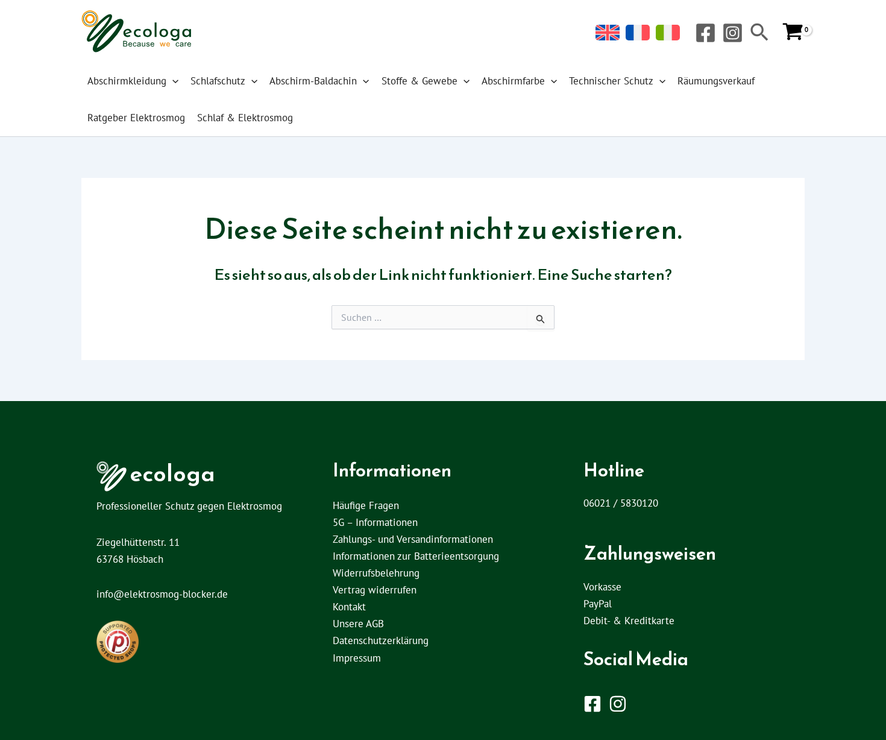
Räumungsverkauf (716, 80)
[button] (759, 33)
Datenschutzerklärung (381, 640)
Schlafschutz (217, 80)
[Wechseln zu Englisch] (607, 33)
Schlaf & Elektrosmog (245, 117)
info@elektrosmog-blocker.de (162, 594)
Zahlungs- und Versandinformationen (413, 539)
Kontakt (349, 606)
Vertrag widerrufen (374, 589)
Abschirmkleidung (126, 80)
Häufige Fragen (366, 505)
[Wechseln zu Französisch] (638, 33)
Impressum (357, 658)
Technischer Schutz (611, 80)
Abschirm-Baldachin (313, 80)
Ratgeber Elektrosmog (136, 117)
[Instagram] (732, 32)
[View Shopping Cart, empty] (793, 32)
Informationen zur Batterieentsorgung (416, 556)
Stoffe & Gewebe (419, 80)
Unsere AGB (358, 623)
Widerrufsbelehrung (376, 573)
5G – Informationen (375, 522)
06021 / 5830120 (620, 503)
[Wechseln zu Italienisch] (668, 33)
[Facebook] (705, 32)
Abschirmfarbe (513, 80)
